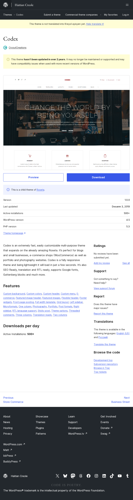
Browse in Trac (102, 368)
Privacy (7, 433)
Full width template (45, 302)
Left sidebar (76, 302)
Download (98, 177)
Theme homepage (13, 233)
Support (73, 422)
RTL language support (24, 310)
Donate (107, 428)
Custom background (14, 293)
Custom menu (68, 293)
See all (126, 263)
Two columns (60, 314)
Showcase (42, 416)
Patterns (41, 433)
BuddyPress (12, 461)
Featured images (51, 297)
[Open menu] (128, 5)
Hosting (7, 428)
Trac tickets (100, 371)
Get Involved (108, 416)
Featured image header (28, 297)
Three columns (24, 314)
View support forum (104, 288)
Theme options (59, 310)
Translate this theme (105, 344)
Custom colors (34, 293)
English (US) (123, 333)
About (6, 416)
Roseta (40, 189)
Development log (103, 360)
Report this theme (103, 313)
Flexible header (70, 297)
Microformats (10, 306)
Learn (71, 416)
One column (25, 306)
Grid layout (63, 302)
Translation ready (42, 314)
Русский (103, 337)
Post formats (65, 306)
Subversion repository (106, 364)
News (6, 422)
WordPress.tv (77, 433)
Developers (75, 428)
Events (105, 422)
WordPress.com (14, 444)
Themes (7, 14)
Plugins (40, 428)
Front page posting (23, 302)
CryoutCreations (17, 47)
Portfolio (52, 306)
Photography (40, 306)
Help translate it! (95, 24)
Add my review (102, 263)
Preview (33, 177)
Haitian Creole (19, 476)
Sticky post (44, 310)
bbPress (9, 455)
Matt (7, 450)
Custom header (51, 293)
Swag (105, 433)
